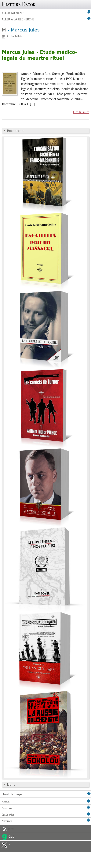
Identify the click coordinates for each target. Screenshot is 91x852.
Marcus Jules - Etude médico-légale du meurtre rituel (39, 55)
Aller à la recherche (18, 19)
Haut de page (12, 794)
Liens (11, 785)
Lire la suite (81, 112)
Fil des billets (15, 36)
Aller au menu (12, 13)
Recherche (15, 131)
